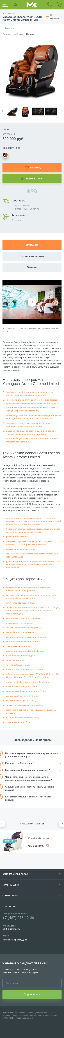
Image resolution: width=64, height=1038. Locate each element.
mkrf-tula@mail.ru (11, 929)
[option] (13, 110)
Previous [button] (2, 111)
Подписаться (32, 994)
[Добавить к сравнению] (28, 191)
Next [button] (62, 111)
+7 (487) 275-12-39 (18, 918)
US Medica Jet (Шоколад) (38, 838)
